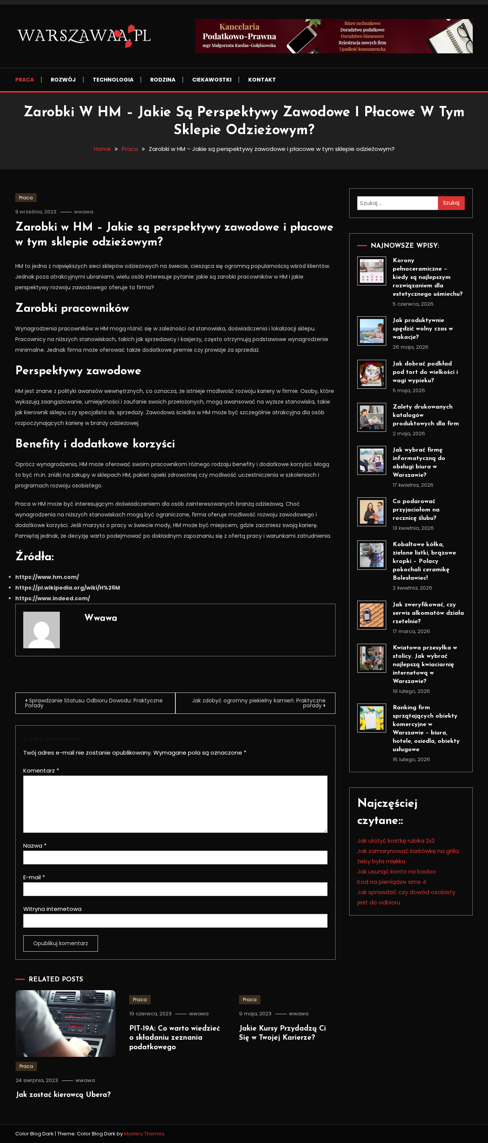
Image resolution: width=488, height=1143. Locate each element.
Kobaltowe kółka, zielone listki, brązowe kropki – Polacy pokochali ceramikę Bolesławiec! (424, 561)
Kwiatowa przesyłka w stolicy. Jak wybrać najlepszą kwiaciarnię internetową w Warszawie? (425, 665)
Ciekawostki (211, 79)
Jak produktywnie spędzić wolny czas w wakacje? (423, 328)
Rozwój (63, 79)
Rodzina (162, 79)
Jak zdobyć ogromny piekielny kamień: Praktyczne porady (259, 703)
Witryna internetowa (52, 909)
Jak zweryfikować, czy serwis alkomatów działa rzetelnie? (428, 613)
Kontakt (262, 79)
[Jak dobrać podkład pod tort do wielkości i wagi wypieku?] (371, 374)
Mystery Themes (144, 1133)
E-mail (34, 877)
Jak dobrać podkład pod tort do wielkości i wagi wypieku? (425, 372)
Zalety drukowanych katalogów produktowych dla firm (426, 415)
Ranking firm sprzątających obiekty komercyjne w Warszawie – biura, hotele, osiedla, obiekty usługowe (426, 729)
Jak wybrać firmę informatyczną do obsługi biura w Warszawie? (419, 462)
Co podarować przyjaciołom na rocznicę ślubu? (416, 510)
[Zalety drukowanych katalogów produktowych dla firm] (371, 417)
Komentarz (41, 770)
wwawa (83, 211)
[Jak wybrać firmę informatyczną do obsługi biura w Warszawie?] (371, 460)
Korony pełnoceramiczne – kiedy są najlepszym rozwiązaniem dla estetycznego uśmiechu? (428, 277)
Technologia (113, 79)
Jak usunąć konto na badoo (396, 871)
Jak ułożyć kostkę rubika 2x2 (396, 841)
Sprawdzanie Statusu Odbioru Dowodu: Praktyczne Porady (94, 703)
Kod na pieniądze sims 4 (391, 882)
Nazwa (35, 846)
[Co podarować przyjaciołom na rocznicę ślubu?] (371, 511)
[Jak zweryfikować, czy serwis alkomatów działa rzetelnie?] (371, 615)
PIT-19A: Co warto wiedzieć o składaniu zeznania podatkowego (174, 1038)
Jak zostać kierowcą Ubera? (63, 1095)
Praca (24, 79)
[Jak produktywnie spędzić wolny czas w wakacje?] (371, 330)
